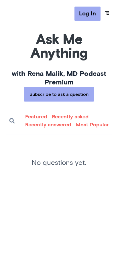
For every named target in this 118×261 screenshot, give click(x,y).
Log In (87, 14)
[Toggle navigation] (107, 13)
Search (12, 121)
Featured (36, 117)
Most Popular (92, 125)
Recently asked (70, 117)
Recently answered (48, 125)
